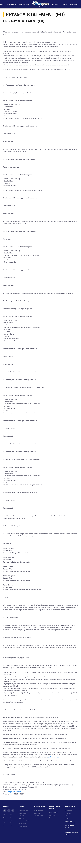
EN (4, 815)
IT (3, 825)
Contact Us (68, 813)
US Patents (52, 815)
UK (65, 823)
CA (72, 823)
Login (66, 815)
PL (11, 817)
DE (11, 815)
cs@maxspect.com (54, 757)
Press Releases (53, 812)
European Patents (54, 818)
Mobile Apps (37, 813)
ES (4, 817)
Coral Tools (21, 818)
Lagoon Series (22, 823)
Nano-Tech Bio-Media (24, 821)
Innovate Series (23, 813)
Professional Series (24, 810)
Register (67, 818)
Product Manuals (38, 810)
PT (4, 820)
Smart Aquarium (23, 826)
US (68, 823)
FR (4, 823)
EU (75, 823)
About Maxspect (69, 810)
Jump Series (22, 815)
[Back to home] (40, 4)
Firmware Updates (39, 815)
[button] (11, 5)
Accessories (22, 829)
